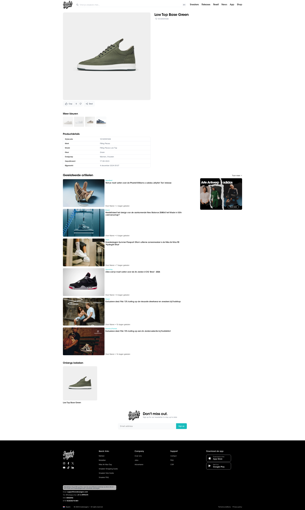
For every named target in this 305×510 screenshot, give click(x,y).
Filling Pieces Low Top (108, 148)
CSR (172, 464)
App (232, 5)
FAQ (172, 460)
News (224, 5)
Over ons (138, 456)
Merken (101, 456)
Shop (239, 5)
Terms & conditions (224, 507)
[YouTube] (64, 467)
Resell (216, 5)
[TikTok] (68, 467)
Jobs (136, 460)
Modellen (102, 460)
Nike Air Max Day (105, 464)
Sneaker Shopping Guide (108, 469)
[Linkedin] (72, 467)
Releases (206, 5)
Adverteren (139, 464)
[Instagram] (64, 463)
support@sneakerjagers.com (77, 492)
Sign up (181, 426)
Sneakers (194, 5)
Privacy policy (237, 507)
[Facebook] (68, 463)
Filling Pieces (105, 143)
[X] (72, 463)
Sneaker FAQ (104, 477)
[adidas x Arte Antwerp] (221, 194)
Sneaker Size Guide (106, 473)
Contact (173, 456)
